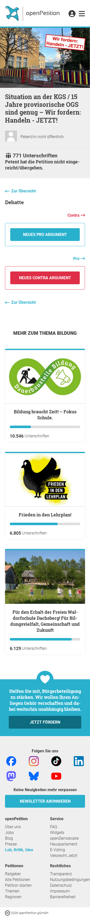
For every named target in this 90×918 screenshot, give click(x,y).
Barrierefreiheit (63, 896)
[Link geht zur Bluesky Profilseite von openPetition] (34, 775)
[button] (72, 14)
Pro (76, 258)
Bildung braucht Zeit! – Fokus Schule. (45, 415)
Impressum (60, 891)
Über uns (13, 826)
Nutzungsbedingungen (70, 879)
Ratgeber (13, 873)
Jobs (9, 832)
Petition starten (18, 885)
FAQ (53, 826)
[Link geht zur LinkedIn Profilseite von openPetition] (79, 760)
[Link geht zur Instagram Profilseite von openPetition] (34, 760)
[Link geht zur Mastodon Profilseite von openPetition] (11, 775)
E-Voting (57, 849)
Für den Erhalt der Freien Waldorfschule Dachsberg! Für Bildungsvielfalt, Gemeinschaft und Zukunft (45, 621)
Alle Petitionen (17, 879)
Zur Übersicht (23, 191)
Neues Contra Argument (45, 277)
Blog (9, 838)
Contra (74, 215)
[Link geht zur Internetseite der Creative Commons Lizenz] (8, 912)
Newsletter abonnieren (45, 801)
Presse (11, 844)
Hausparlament (63, 844)
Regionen (13, 896)
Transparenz (61, 873)
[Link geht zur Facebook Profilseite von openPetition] (11, 760)
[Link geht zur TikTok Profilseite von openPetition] (56, 760)
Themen (12, 891)
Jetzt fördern (45, 722)
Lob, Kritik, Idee (19, 849)
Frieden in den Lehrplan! (45, 515)
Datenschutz (61, 885)
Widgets (57, 832)
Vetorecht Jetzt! (64, 855)
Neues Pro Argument (45, 234)
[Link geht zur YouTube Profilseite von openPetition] (56, 775)
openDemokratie (64, 838)
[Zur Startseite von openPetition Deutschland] (33, 13)
